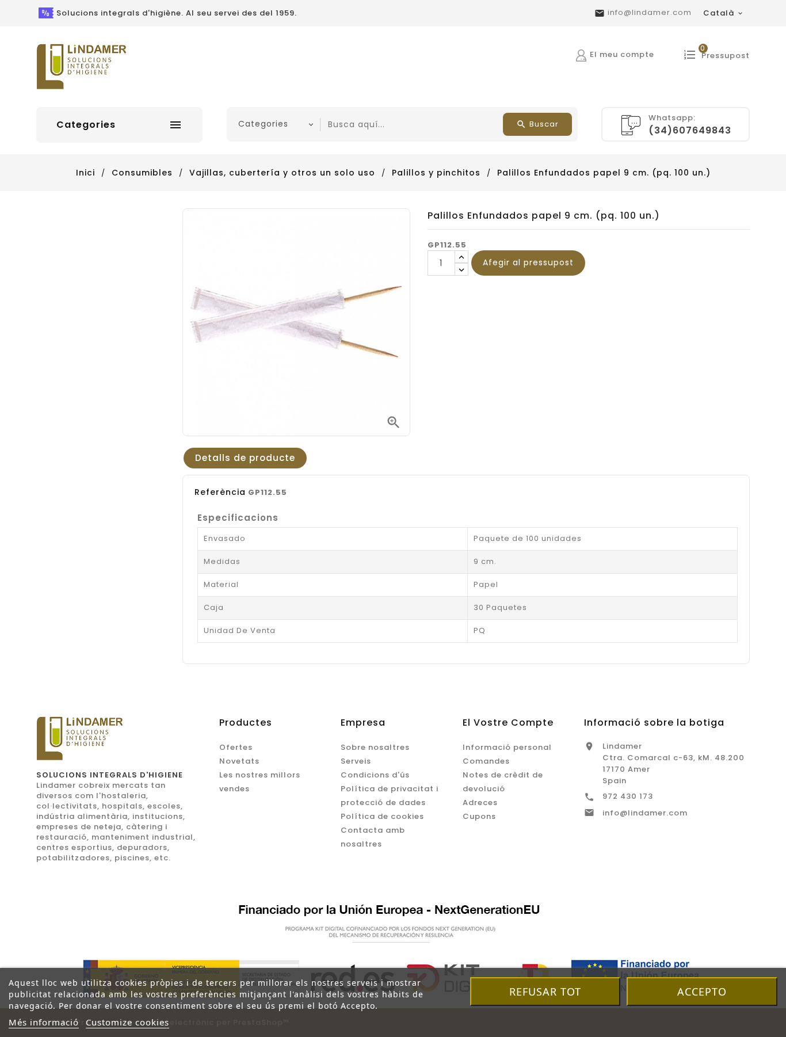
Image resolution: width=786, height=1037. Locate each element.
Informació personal (507, 747)
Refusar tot (545, 991)
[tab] (245, 458)
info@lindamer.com (650, 12)
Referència (220, 492)
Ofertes (236, 747)
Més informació (44, 1022)
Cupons (479, 816)
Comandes (486, 761)
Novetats (239, 761)
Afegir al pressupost (528, 262)
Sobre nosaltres (375, 747)
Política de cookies (382, 816)
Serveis (356, 761)
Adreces (480, 802)
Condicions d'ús (375, 774)
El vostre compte (508, 722)
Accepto (702, 991)
